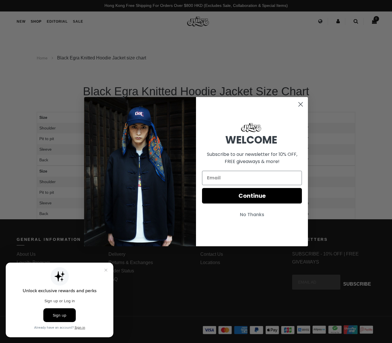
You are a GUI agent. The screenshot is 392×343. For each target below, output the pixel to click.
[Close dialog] (301, 104)
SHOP (36, 22)
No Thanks (252, 214)
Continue (252, 196)
